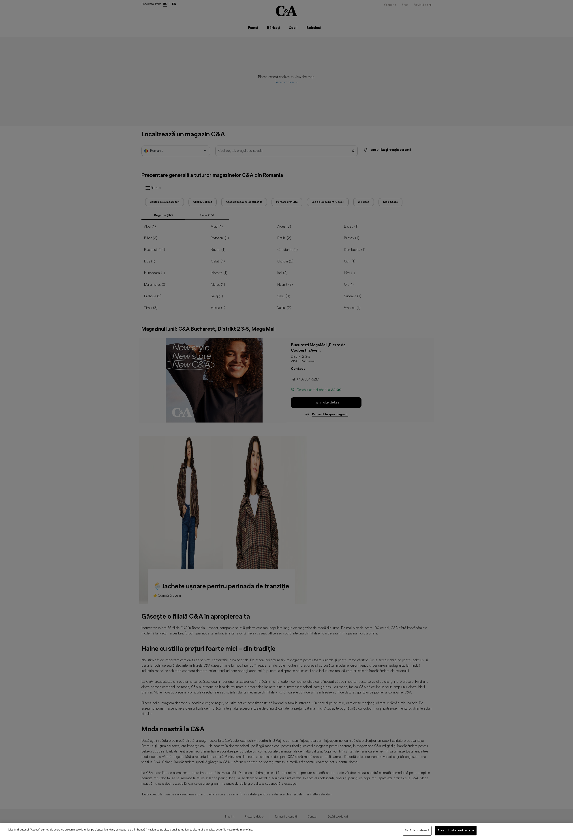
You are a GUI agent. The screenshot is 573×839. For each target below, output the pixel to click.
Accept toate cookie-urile (456, 830)
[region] (286, 831)
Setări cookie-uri (417, 830)
